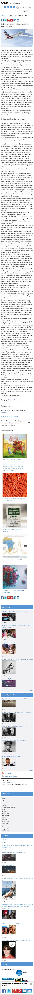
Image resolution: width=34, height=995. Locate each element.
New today (8, 773)
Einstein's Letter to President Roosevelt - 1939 (14, 726)
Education (4, 811)
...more (31, 691)
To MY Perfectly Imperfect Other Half (12, 924)
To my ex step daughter (8, 865)
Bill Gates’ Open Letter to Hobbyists (12, 756)
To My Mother (6, 840)
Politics (4, 801)
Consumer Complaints (14, 400)
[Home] (5, 3)
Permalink (3, 412)
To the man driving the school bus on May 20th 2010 (16, 940)
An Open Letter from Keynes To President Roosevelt (16, 712)
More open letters (11, 776)
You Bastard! (5, 830)
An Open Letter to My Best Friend (11, 643)
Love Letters (5, 822)
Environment (5, 815)
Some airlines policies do (9, 416)
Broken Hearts (6, 803)
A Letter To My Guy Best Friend (10, 679)
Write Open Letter (26, 8)
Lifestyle (4, 819)
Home (3, 15)
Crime (3, 809)
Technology (5, 828)
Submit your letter (8, 782)
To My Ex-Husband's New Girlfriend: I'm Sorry (14, 612)
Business (4, 805)
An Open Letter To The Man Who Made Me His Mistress (17, 659)
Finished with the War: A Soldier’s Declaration (14, 740)
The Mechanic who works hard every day (13, 852)
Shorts (4, 799)
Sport (3, 826)
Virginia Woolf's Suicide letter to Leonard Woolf (15, 699)
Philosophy (5, 824)
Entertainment (6, 813)
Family (4, 817)
